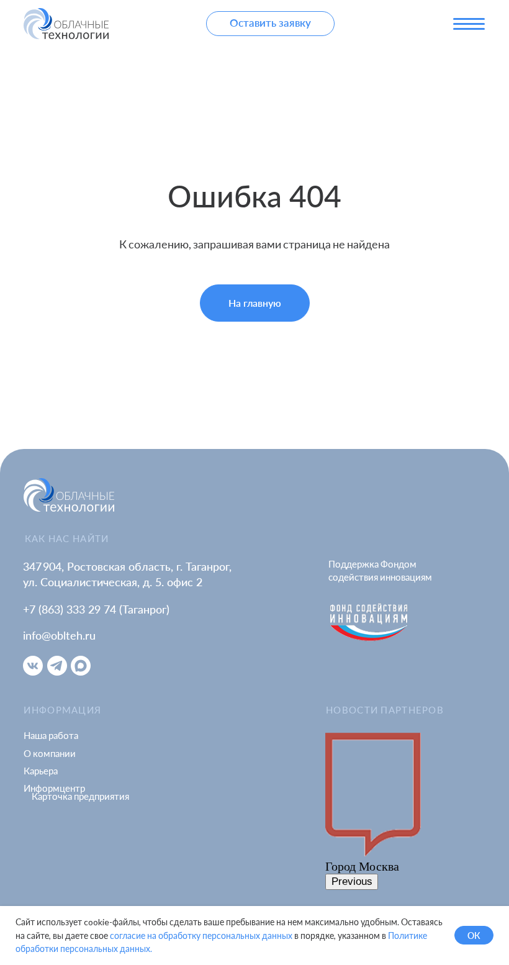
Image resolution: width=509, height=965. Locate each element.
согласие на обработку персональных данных (201, 935)
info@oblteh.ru (59, 635)
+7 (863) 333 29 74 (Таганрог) (96, 609)
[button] (270, 23)
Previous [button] (351, 881)
